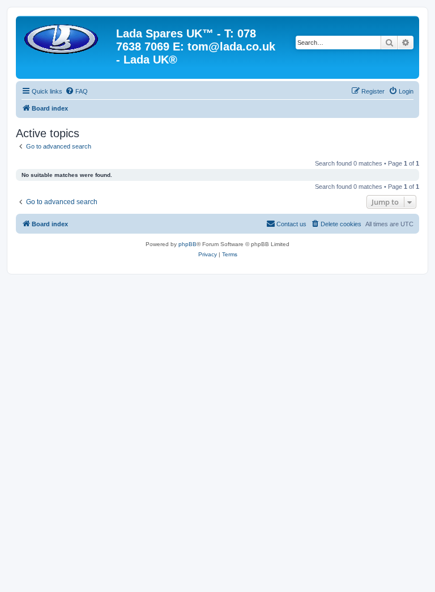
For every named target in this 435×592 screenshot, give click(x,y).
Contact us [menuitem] (291, 224)
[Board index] (67, 37)
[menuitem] (76, 91)
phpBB (187, 244)
